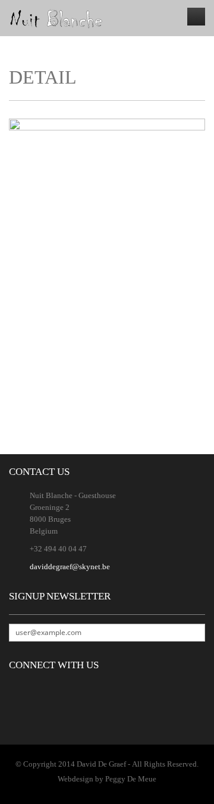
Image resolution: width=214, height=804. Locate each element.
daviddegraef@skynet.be (70, 566)
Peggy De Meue (130, 778)
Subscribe (195, 632)
